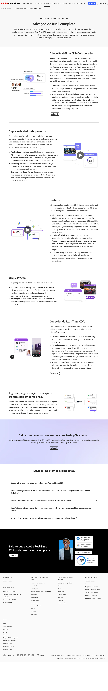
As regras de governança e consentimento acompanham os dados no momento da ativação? (44, 518)
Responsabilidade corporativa (11, 638)
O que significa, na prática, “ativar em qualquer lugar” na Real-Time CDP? (37, 483)
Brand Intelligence (35, 600)
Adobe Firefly (61, 588)
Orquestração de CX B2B (9, 600)
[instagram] (21, 655)
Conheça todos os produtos (38, 583)
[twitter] (25, 655)
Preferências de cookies (98, 655)
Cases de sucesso (89, 584)
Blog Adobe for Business (91, 586)
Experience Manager (36, 606)
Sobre (4, 623)
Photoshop (60, 600)
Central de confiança (8, 646)
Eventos (5, 632)
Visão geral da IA (7, 626)
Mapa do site (60, 658)
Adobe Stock (61, 591)
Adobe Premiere (62, 603)
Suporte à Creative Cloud (91, 592)
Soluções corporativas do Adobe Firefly (41, 591)
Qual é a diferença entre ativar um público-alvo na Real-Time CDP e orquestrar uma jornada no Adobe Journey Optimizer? (50, 492)
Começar (92, 3)
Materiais (70, 3)
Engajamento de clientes (9, 591)
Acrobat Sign (34, 594)
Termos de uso (86, 655)
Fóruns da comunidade (91, 595)
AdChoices (102, 658)
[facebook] (18, 655)
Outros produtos (80, 3)
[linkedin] (29, 655)
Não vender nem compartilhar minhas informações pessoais (80, 658)
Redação (5, 635)
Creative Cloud (34, 603)
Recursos (46, 3)
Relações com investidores (10, 640)
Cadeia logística (7, 643)
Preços (63, 3)
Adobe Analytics (35, 586)
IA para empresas (7, 602)
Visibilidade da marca (9, 597)
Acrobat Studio (34, 597)
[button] (80, 155)
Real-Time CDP (38, 3)
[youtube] (33, 655)
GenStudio (33, 611)
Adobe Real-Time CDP (20, 8)
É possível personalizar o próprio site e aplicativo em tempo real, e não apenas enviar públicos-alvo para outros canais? (51, 509)
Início (2, 8)
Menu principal (27, 3)
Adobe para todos (7, 649)
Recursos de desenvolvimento (93, 598)
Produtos (9, 8)
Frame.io (33, 608)
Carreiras (5, 629)
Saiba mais (54, 114)
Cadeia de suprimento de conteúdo (12, 594)
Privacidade (78, 655)
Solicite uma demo (8, 581)
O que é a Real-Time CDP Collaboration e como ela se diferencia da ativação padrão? (41, 500)
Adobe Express (34, 588)
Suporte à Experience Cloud (92, 589)
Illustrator (60, 597)
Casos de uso (55, 3)
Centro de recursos (90, 581)
